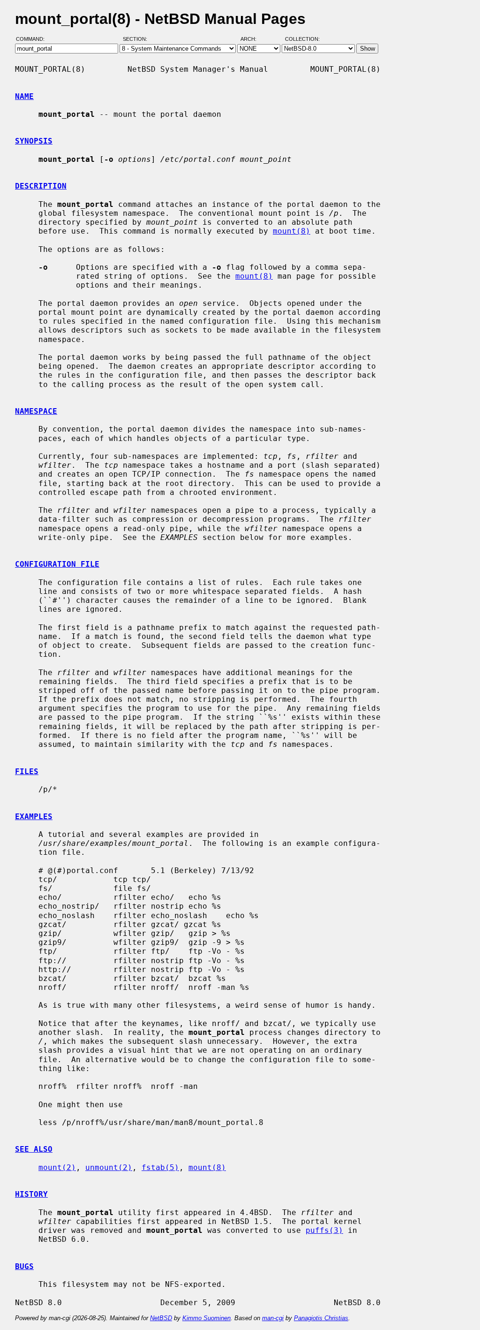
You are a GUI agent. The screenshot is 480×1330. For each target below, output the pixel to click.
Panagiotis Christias (321, 1318)
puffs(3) (324, 1230)
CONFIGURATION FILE (57, 564)
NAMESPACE (36, 411)
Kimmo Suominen (206, 1318)
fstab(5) (160, 1167)
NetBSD (161, 1318)
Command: (33, 39)
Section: (137, 39)
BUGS (24, 1266)
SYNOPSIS (33, 141)
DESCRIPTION (41, 186)
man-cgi (273, 1318)
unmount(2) (108, 1167)
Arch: (252, 39)
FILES (26, 771)
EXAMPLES (33, 816)
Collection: (302, 39)
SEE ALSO (33, 1149)
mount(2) (57, 1167)
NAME (24, 96)
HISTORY (31, 1194)
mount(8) (291, 231)
